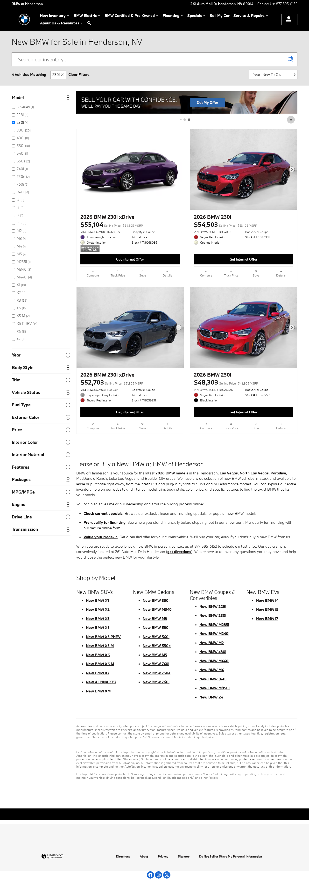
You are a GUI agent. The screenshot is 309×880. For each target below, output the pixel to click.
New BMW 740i (156, 663)
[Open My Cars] (287, 19)
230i (56, 74)
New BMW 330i (156, 600)
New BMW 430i (212, 651)
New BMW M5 (155, 654)
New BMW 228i (212, 606)
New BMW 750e (156, 672)
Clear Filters (79, 74)
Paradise (278, 473)
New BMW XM (98, 691)
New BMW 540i (156, 636)
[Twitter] (166, 875)
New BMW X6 (98, 654)
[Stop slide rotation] (291, 120)
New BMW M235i (214, 624)
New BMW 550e (157, 645)
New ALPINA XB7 (101, 681)
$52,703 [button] (111, 382)
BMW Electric (85, 15)
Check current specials (103, 513)
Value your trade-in (101, 536)
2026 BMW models (171, 473)
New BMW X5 (98, 627)
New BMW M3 (155, 618)
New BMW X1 (97, 600)
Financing (171, 15)
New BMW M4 (211, 669)
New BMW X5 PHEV (103, 636)
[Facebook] (150, 875)
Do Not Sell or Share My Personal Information (230, 856)
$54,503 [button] (225, 224)
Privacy (163, 856)
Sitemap (184, 856)
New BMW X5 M (100, 645)
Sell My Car (220, 15)
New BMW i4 (267, 600)
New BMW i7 (267, 618)
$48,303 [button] (226, 382)
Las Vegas (229, 473)
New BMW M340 (157, 609)
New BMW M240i (214, 633)
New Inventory (53, 15)
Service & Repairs (249, 15)
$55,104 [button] (111, 224)
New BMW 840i (212, 678)
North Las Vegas (254, 473)
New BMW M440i (214, 660)
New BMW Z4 (211, 697)
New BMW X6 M (100, 663)
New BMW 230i (212, 615)
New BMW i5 (267, 609)
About (144, 856)
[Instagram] (158, 875)
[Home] (24, 19)
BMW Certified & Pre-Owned (130, 15)
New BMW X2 (98, 609)
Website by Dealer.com (64, 856)
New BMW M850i (214, 687)
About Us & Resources (59, 23)
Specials (194, 15)
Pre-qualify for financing (105, 522)
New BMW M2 (211, 642)
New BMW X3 (98, 618)
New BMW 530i (156, 627)
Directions (123, 856)
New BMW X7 (97, 672)
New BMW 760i (156, 681)
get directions (179, 551)
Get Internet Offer (130, 259)
